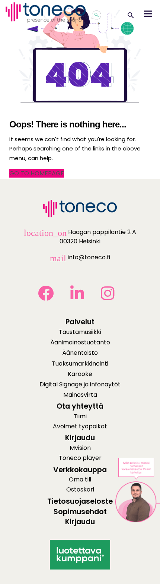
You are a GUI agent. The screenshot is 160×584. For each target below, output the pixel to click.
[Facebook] (49, 299)
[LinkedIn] (81, 299)
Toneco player (80, 458)
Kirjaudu (80, 522)
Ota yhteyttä (80, 406)
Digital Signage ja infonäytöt (80, 384)
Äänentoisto (80, 352)
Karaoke (80, 374)
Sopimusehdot (80, 512)
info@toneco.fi (80, 257)
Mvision (80, 448)
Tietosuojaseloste (80, 501)
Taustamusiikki (80, 332)
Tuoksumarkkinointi (80, 363)
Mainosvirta (80, 394)
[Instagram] (111, 299)
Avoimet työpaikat (80, 426)
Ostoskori (80, 489)
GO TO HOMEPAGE (36, 173)
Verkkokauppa (80, 470)
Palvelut (80, 322)
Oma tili (80, 479)
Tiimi (80, 416)
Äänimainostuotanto (80, 342)
